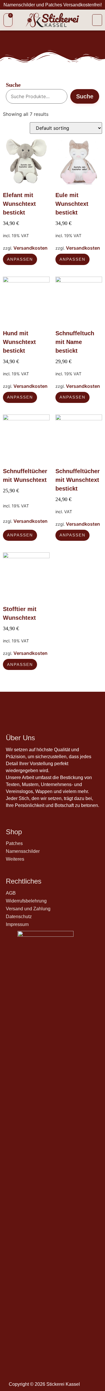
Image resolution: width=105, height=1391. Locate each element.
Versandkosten (30, 248)
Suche (13, 85)
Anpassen (20, 259)
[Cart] (8, 20)
